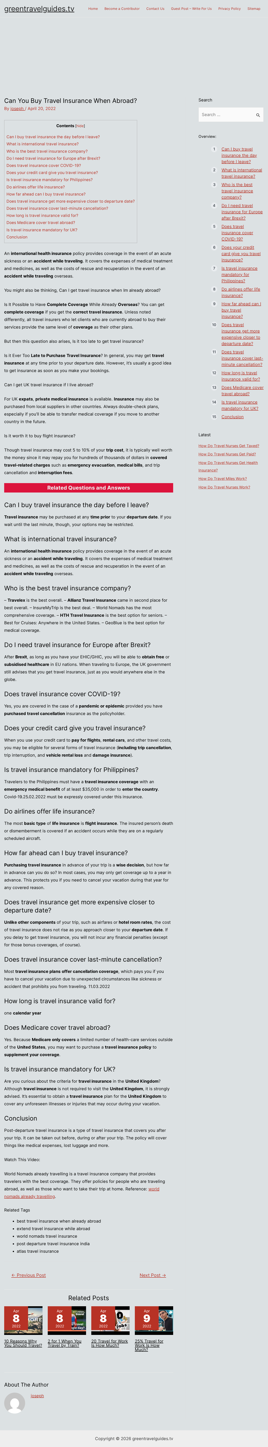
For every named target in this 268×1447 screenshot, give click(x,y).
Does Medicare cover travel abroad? (40, 222)
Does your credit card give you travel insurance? (52, 172)
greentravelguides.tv (39, 8)
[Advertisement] (134, 48)
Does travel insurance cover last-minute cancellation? (57, 208)
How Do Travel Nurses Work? (224, 487)
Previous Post (28, 1275)
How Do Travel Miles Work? (222, 478)
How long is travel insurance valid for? (42, 215)
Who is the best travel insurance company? (47, 151)
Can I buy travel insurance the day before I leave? (53, 136)
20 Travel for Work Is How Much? (109, 1343)
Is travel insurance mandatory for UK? (41, 230)
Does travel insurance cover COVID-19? (43, 165)
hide (80, 126)
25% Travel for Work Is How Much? (149, 1345)
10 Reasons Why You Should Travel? (23, 1343)
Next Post (153, 1275)
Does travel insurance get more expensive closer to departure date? (70, 201)
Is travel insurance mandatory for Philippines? (49, 179)
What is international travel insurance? (42, 144)
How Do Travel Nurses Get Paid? (227, 454)
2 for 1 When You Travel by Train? (64, 1343)
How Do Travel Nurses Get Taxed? (228, 446)
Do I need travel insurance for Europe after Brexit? (53, 158)
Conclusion (16, 237)
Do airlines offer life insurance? (35, 187)
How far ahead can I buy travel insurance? (46, 194)
